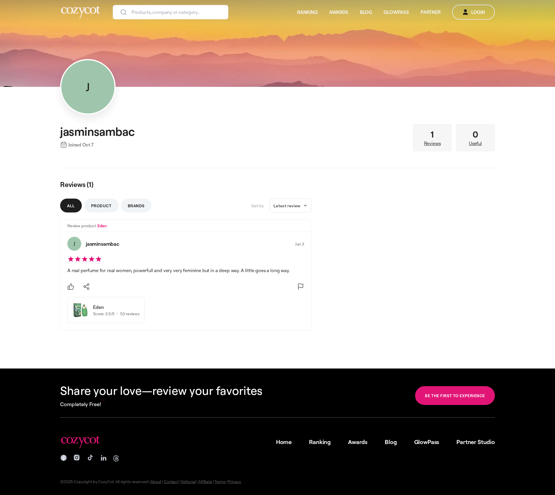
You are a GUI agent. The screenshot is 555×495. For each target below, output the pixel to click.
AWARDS (338, 12)
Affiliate (205, 481)
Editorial (188, 481)
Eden (101, 225)
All (71, 205)
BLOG (366, 12)
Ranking (320, 442)
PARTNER (431, 12)
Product (101, 205)
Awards (357, 442)
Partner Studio (475, 442)
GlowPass (426, 442)
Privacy (234, 481)
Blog (391, 442)
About (155, 481)
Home (284, 442)
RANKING (307, 12)
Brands (136, 205)
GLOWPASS (396, 12)
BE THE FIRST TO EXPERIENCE (455, 395)
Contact (171, 481)
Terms (219, 481)
